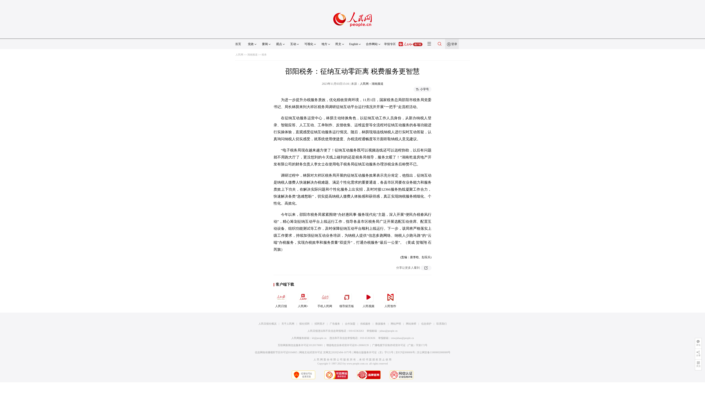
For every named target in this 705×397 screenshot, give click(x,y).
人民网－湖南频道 (371, 83)
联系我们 (441, 323)
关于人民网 (287, 323)
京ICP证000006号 (405, 352)
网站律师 (411, 323)
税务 (264, 54)
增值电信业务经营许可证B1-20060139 (347, 345)
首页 (238, 44)
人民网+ (303, 306)
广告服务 (335, 323)
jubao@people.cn (388, 331)
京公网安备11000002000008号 (433, 352)
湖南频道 (252, 54)
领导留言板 (346, 306)
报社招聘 (304, 323)
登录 (454, 44)
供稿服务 (365, 323)
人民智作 (390, 306)
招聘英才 (319, 323)
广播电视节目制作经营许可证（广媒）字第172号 (399, 345)
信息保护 (426, 323)
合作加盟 (350, 323)
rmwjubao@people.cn (402, 338)
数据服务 (380, 323)
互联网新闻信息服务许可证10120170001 (300, 345)
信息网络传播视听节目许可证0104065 (276, 352)
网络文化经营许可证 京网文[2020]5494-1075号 (325, 352)
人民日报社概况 (267, 323)
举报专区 (390, 44)
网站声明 (396, 323)
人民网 (239, 54)
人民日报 (281, 306)
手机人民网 (324, 306)
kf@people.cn (319, 338)
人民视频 (368, 306)
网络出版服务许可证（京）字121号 (373, 352)
